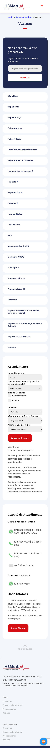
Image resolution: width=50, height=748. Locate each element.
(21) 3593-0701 (21, 553)
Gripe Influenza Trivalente (20, 160)
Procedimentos (9, 709)
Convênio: (13, 407)
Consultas (7, 701)
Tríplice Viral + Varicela (19, 337)
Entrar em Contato (20, 438)
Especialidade (19, 395)
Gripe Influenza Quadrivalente (22, 149)
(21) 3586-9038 (22, 530)
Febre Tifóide (14, 139)
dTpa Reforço (14, 117)
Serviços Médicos (24, 17)
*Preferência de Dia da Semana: (23, 416)
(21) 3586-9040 (29, 533)
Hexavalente (14, 224)
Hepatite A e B (15, 192)
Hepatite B (13, 203)
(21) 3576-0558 (22, 583)
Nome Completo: (16, 373)
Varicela (12, 347)
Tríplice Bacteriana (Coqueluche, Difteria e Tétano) (24, 311)
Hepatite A (13, 182)
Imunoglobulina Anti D (18, 246)
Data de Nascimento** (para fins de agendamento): (23, 382)
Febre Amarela (15, 128)
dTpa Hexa (13, 96)
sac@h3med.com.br (24, 565)
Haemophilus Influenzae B (20, 171)
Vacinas (6, 713)
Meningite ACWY (16, 257)
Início (10, 17)
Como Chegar (18, 628)
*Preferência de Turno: (19, 425)
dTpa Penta (13, 107)
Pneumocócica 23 (16, 289)
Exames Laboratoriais (12, 705)
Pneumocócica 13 (16, 278)
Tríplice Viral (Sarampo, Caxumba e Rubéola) (25, 324)
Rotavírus (12, 300)
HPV (10, 235)
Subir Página (25, 649)
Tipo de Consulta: (16, 392)
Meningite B (13, 267)
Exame (15, 400)
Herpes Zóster (15, 214)
